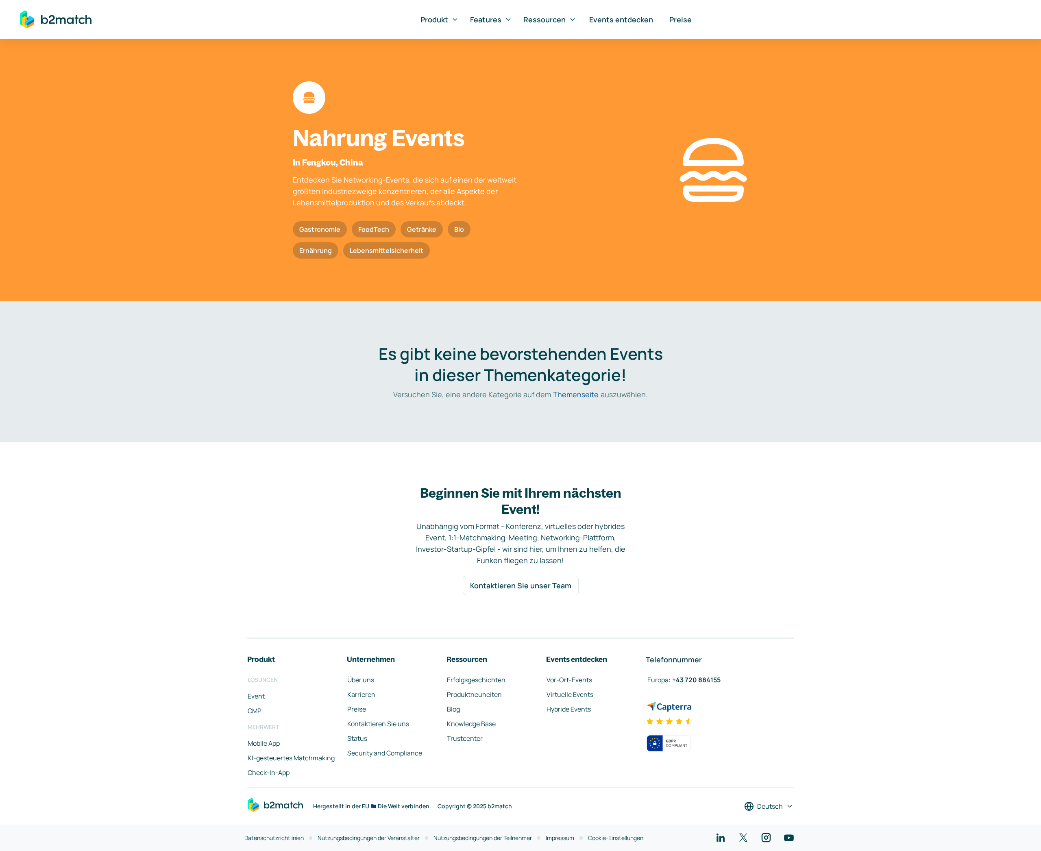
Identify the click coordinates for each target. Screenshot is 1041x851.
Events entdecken (621, 19)
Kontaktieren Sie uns (378, 723)
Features (485, 19)
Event (256, 696)
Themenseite (576, 394)
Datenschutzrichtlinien (274, 838)
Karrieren (361, 694)
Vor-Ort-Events (569, 679)
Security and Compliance (384, 753)
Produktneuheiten (474, 694)
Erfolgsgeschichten (476, 679)
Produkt (434, 19)
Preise (680, 19)
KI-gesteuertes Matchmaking (291, 757)
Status (357, 738)
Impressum (560, 838)
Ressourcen (544, 19)
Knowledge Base (471, 723)
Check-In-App (269, 772)
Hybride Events (569, 709)
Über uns (360, 679)
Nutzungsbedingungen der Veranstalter (369, 838)
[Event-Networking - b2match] (56, 19)
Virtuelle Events (570, 694)
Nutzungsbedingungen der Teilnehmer (482, 838)
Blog (453, 709)
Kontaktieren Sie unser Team (520, 585)
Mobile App (264, 743)
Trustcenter (465, 738)
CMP (254, 710)
